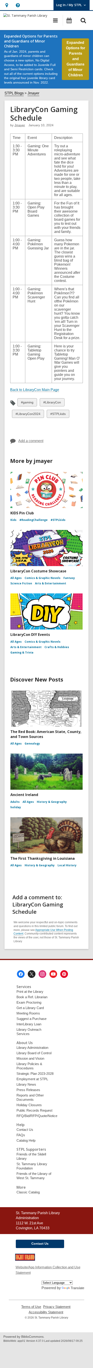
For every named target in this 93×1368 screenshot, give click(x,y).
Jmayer (33, 93)
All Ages (16, 578)
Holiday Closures (29, 1105)
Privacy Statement (56, 1307)
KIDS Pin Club (22, 513)
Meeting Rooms (28, 1013)
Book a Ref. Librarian (31, 997)
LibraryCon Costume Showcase (38, 571)
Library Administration (32, 1047)
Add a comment (30, 441)
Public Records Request (34, 1110)
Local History (67, 865)
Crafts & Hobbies (56, 647)
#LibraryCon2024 (27, 415)
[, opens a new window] (25, 1259)
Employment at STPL (32, 1079)
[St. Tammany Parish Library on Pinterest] (64, 974)
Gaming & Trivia (21, 652)
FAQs (20, 1135)
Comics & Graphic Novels (42, 578)
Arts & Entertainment (50, 583)
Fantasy (69, 578)
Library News (26, 1084)
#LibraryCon (52, 403)
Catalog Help (25, 1140)
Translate (77, 1288)
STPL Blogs (14, 93)
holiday (15, 807)
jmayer (19, 125)
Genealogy (32, 743)
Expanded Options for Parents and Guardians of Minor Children (75, 59)
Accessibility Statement (46, 1312)
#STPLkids (58, 415)
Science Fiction (21, 583)
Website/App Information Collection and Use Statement (48, 1269)
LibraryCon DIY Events (30, 634)
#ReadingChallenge (33, 520)
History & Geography (52, 802)
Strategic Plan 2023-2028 (34, 1073)
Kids (13, 520)
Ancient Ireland (24, 794)
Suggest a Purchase (31, 1019)
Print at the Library (29, 991)
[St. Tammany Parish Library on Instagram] (42, 974)
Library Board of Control (33, 1053)
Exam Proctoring (28, 1002)
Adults (15, 802)
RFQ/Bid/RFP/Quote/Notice (36, 1116)
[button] (6, 5)
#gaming (27, 403)
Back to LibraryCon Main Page (34, 390)
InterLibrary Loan (28, 1024)
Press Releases (28, 1090)
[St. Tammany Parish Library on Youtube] (53, 974)
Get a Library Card (30, 1008)
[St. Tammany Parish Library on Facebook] (21, 974)
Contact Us (24, 1129)
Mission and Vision (30, 1058)
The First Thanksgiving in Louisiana (42, 858)
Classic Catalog (28, 1192)
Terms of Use (31, 1307)
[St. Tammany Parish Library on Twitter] (31, 974)
